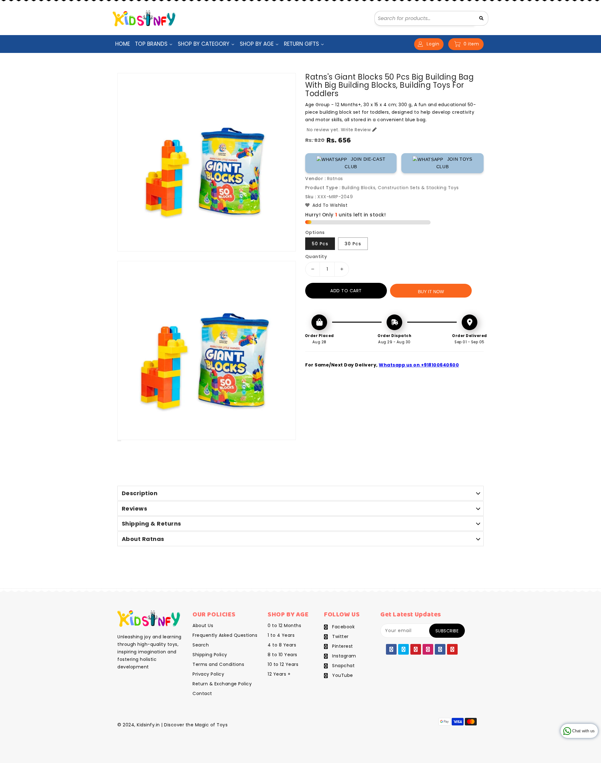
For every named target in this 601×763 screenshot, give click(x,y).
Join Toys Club (454, 163)
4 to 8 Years (282, 645)
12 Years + (279, 674)
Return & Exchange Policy (222, 684)
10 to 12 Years (283, 664)
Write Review (356, 130)
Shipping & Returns (151, 523)
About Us (203, 625)
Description (140, 493)
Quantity (316, 256)
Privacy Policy (208, 674)
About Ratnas (143, 539)
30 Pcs (353, 244)
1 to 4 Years (281, 635)
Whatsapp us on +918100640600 (419, 365)
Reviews (134, 508)
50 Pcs (320, 244)
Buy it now (431, 291)
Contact (202, 693)
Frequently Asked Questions (225, 635)
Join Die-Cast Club (365, 163)
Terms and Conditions (218, 664)
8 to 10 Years (282, 654)
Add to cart (346, 291)
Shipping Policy (210, 654)
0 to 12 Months (284, 625)
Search (201, 645)
